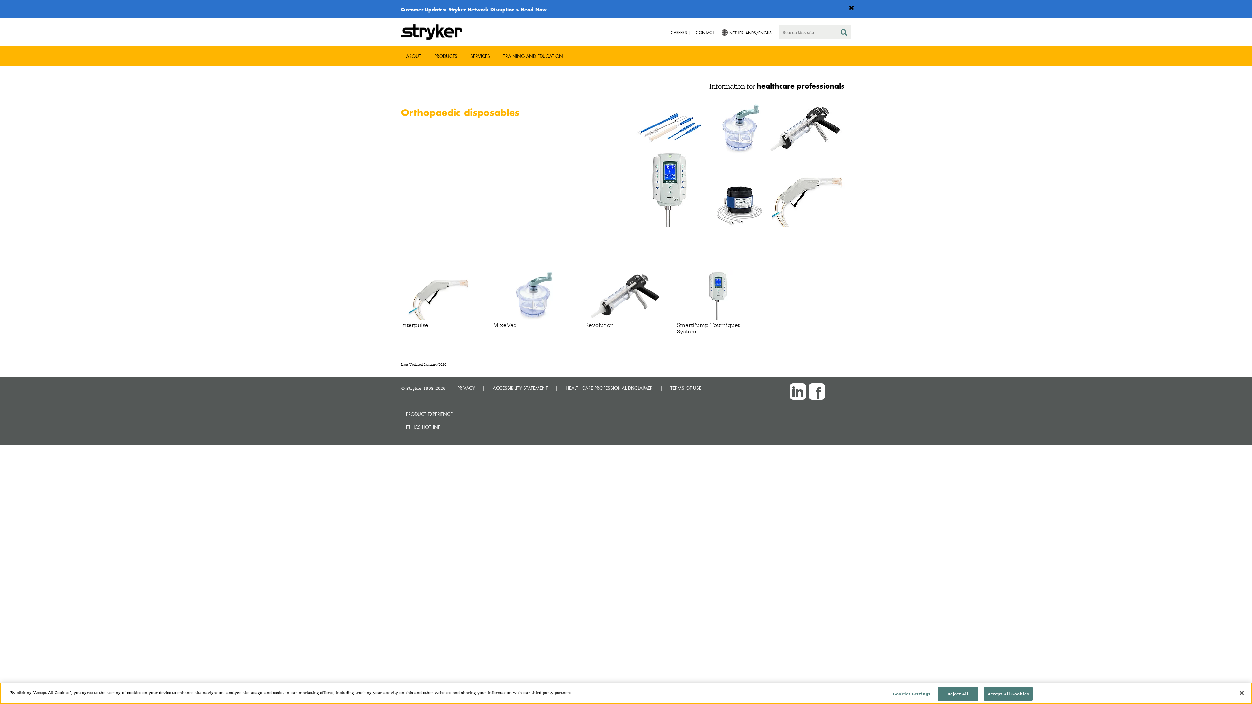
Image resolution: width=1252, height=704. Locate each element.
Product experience (429, 414)
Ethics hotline (423, 427)
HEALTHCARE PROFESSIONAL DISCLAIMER (609, 388)
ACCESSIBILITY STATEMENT (520, 388)
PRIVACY (466, 388)
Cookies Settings (911, 693)
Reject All (957, 693)
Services (480, 56)
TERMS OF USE (685, 388)
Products (445, 56)
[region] (626, 693)
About (413, 56)
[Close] (1241, 693)
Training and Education (533, 56)
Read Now (534, 9)
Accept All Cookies (1008, 693)
